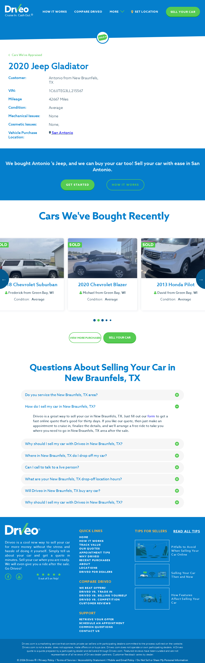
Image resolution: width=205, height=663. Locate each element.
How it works (91, 541)
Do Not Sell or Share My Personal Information (162, 660)
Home (83, 537)
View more (85, 338)
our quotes (89, 548)
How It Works (125, 185)
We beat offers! (92, 588)
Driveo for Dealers (96, 572)
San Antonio (62, 133)
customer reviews (95, 603)
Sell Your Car (120, 338)
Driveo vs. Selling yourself (103, 595)
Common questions (96, 627)
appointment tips (94, 552)
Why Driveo (89, 556)
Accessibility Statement (92, 660)
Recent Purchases (94, 560)
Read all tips (186, 531)
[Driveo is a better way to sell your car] (21, 534)
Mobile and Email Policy (121, 660)
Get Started (77, 185)
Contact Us (89, 631)
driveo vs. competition (99, 599)
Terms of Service (66, 660)
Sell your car (183, 12)
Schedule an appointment (102, 623)
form (152, 416)
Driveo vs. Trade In (96, 591)
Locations (88, 568)
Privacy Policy (46, 660)
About (84, 564)
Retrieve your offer (96, 619)
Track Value (90, 544)
